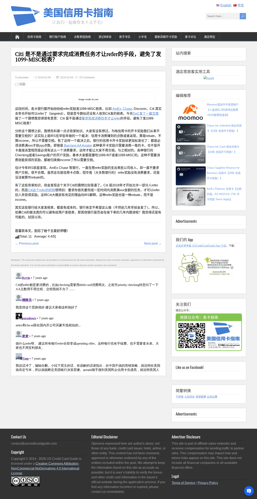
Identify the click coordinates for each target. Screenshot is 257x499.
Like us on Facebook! (190, 367)
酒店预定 (209, 36)
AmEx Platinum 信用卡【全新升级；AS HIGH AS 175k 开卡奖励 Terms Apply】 (224, 194)
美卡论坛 (190, 36)
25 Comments (87, 77)
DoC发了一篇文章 (146, 113)
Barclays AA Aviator (78, 145)
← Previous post (27, 243)
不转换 (180, 396)
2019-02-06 (44, 77)
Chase (127, 108)
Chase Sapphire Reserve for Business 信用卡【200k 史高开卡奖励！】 (224, 173)
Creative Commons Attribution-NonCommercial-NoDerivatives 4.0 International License (45, 468)
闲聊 (22, 84)
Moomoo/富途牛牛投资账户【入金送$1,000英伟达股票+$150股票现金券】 (223, 109)
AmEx (116, 108)
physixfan (23, 77)
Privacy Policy (208, 483)
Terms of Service (183, 483)
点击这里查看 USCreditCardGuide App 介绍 (201, 245)
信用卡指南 (34, 36)
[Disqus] (88, 321)
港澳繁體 (201, 396)
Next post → (153, 243)
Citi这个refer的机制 (41, 190)
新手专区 (125, 36)
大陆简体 (189, 396)
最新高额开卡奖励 (166, 36)
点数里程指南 (82, 36)
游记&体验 (105, 36)
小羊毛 (142, 36)
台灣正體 (212, 396)
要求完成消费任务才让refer (101, 118)
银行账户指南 (57, 36)
